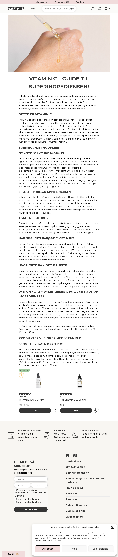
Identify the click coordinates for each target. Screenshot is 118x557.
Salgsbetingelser (76, 505)
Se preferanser (101, 548)
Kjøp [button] (35, 410)
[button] (112, 527)
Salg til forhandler (77, 472)
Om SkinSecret (75, 466)
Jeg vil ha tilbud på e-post (30, 499)
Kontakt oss (73, 461)
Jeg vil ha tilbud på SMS (29, 502)
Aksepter (47, 548)
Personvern (73, 499)
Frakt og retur (74, 487)
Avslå (74, 548)
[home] (16, 8)
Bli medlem (31, 509)
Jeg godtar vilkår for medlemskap (26, 491)
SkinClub (71, 493)
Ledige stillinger (76, 510)
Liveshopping (74, 516)
